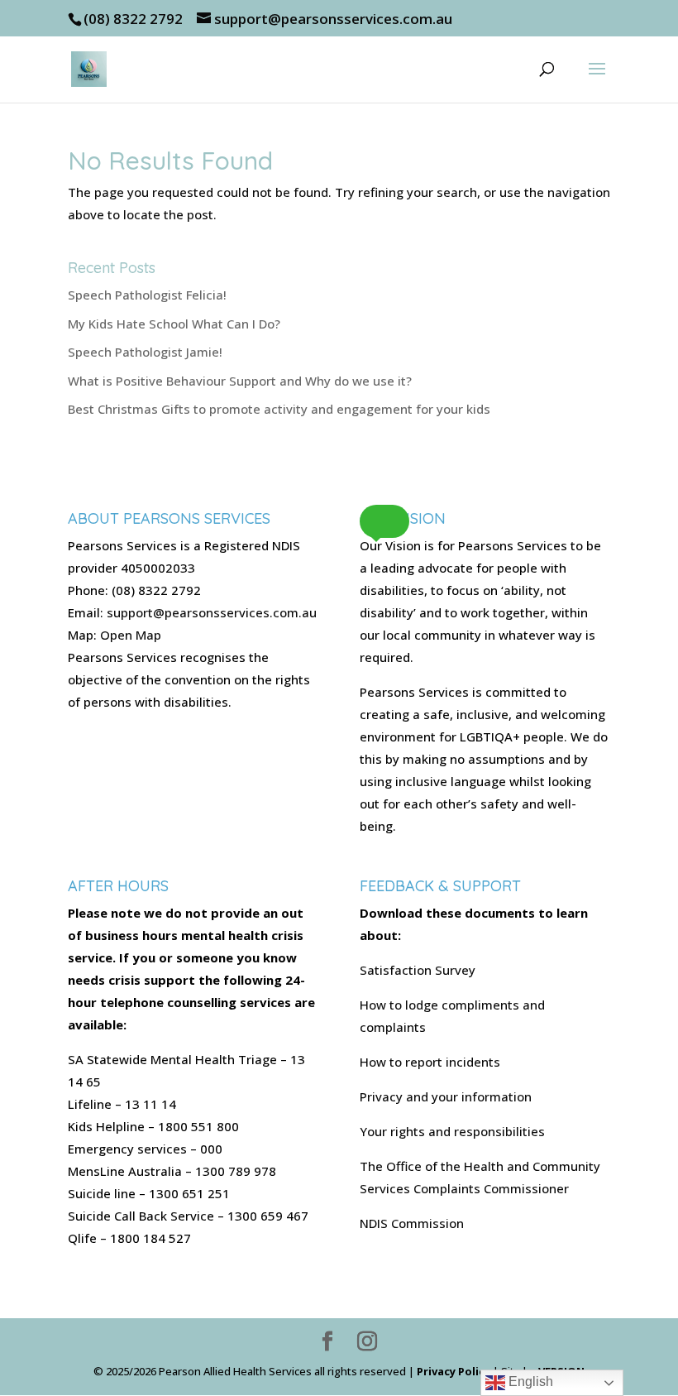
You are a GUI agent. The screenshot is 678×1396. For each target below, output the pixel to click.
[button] (384, 521)
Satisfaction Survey (417, 970)
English (529, 1381)
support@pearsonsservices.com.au (212, 612)
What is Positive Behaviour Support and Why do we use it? (240, 380)
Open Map (130, 634)
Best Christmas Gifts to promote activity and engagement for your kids (279, 409)
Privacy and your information (446, 1096)
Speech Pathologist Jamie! (145, 351)
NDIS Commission (412, 1223)
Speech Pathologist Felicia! (147, 294)
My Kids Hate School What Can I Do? (174, 323)
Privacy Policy (453, 1371)
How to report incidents (430, 1061)
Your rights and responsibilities (452, 1131)
